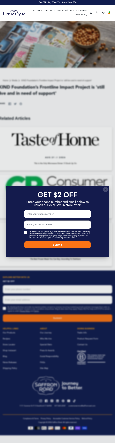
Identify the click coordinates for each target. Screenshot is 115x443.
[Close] (105, 189)
